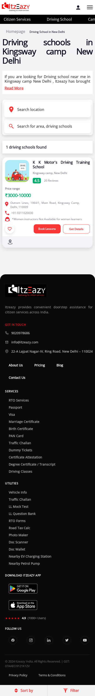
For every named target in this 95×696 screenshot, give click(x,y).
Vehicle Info (18, 492)
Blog (59, 365)
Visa (12, 415)
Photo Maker (18, 535)
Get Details (76, 229)
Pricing (39, 365)
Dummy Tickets (20, 450)
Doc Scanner (18, 542)
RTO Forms (17, 521)
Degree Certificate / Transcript (32, 464)
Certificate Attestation (25, 457)
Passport (15, 407)
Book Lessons (47, 229)
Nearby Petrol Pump (24, 563)
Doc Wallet (17, 549)
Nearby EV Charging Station (30, 556)
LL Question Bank (22, 514)
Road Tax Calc (19, 528)
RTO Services (19, 400)
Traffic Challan (20, 443)
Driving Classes (20, 471)
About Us (16, 365)
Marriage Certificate (24, 422)
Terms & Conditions (52, 675)
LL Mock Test (18, 507)
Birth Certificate (21, 429)
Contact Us (17, 378)
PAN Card (16, 436)
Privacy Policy (18, 675)
